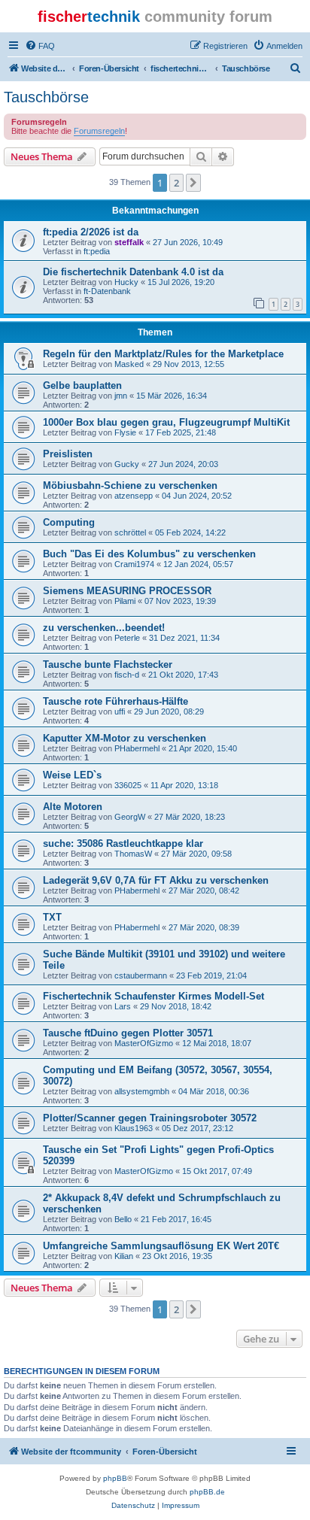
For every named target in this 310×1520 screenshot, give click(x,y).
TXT (52, 917)
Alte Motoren (72, 806)
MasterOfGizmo (143, 1043)
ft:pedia (97, 251)
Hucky (126, 282)
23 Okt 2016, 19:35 (177, 1256)
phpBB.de (207, 1492)
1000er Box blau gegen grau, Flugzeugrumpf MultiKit (166, 422)
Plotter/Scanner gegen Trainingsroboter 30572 (150, 1118)
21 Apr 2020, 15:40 (203, 748)
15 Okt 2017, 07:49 (217, 1171)
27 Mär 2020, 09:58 (196, 853)
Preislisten (68, 454)
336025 (127, 785)
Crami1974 (134, 564)
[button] (193, 183)
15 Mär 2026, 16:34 (171, 395)
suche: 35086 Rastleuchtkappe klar (123, 843)
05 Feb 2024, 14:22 (190, 532)
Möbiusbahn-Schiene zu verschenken (130, 485)
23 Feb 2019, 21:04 (211, 975)
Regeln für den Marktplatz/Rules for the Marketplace (163, 354)
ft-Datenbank (107, 291)
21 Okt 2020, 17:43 (183, 674)
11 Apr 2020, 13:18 (184, 785)
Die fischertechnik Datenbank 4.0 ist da (133, 272)
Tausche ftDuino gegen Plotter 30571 (128, 1033)
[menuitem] (40, 46)
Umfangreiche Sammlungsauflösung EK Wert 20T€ (161, 1245)
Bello (123, 1219)
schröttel (130, 532)
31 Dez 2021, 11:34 (184, 637)
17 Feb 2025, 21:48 (180, 432)
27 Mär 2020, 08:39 (204, 927)
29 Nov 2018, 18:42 (175, 1006)
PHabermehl (137, 748)
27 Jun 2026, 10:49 (188, 242)
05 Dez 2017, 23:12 (197, 1128)
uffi (119, 711)
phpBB (115, 1478)
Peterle (127, 637)
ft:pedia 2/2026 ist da (90, 232)
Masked (129, 364)
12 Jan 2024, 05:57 (198, 564)
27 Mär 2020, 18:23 (189, 816)
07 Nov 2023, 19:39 (180, 600)
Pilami (124, 600)
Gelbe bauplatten (82, 385)
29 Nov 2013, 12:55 (188, 364)
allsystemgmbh (141, 1091)
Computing (69, 522)
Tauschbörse (46, 97)
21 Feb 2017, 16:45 (176, 1219)
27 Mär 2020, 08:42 (204, 890)
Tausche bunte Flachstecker (107, 664)
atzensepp (133, 495)
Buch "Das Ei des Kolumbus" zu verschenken (149, 554)
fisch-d (126, 674)
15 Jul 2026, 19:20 (180, 282)
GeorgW (129, 816)
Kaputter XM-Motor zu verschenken (124, 738)
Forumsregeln (99, 130)
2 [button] (176, 183)
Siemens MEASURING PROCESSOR (127, 590)
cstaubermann (140, 975)
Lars (122, 1006)
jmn (120, 395)
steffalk (129, 242)
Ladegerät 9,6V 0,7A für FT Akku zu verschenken (156, 880)
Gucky (126, 464)
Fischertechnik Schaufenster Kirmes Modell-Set (153, 996)
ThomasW (133, 853)
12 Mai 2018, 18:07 (216, 1043)
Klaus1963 (133, 1128)
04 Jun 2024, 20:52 (197, 495)
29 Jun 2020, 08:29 (169, 711)
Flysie (125, 432)
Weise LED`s (72, 775)
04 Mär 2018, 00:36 (213, 1091)
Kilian (123, 1256)
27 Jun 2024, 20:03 (183, 464)
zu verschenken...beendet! (104, 627)
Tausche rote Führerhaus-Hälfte (115, 701)
